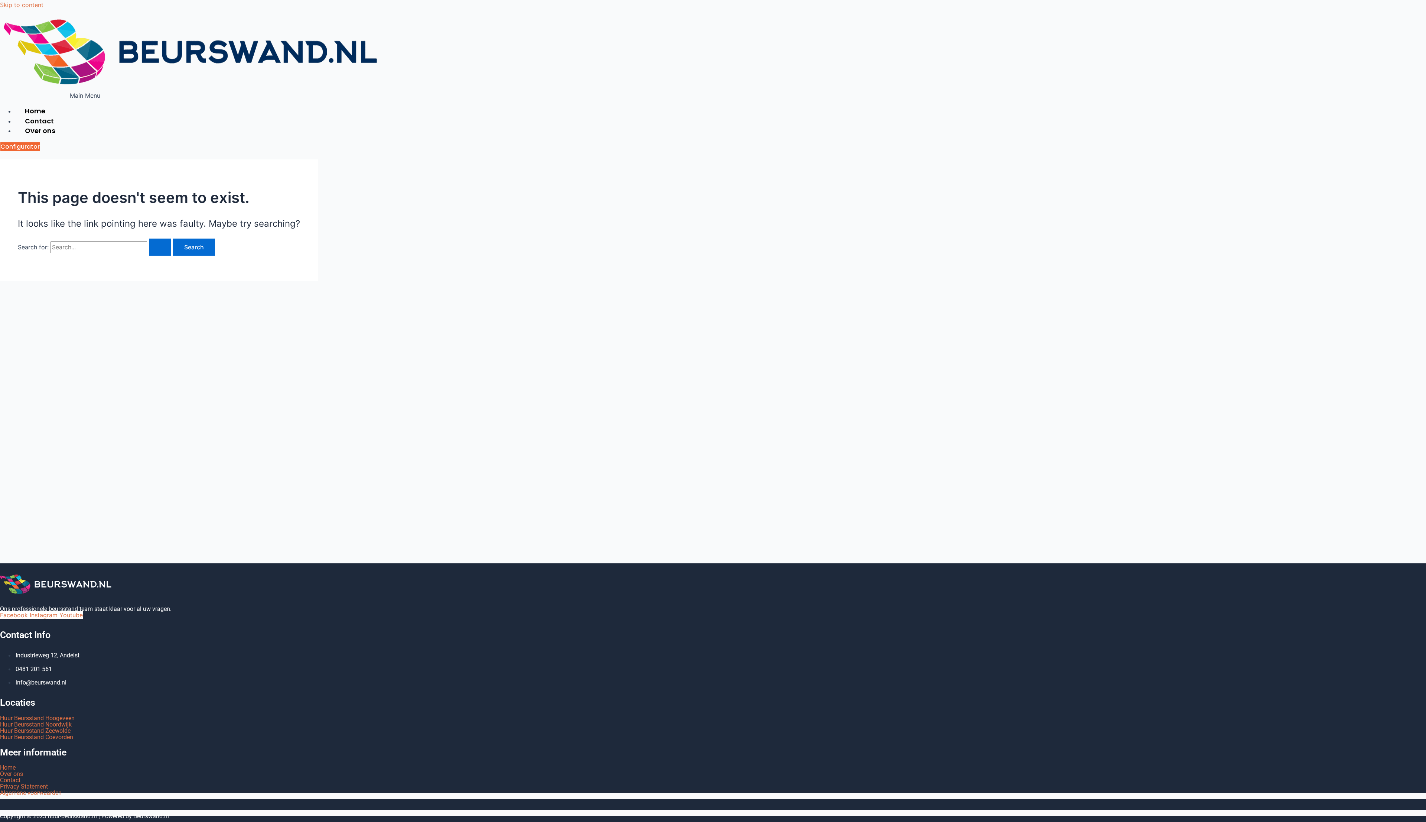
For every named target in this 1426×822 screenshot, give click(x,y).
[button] (85, 95)
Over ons (40, 130)
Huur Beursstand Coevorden (36, 737)
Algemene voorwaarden (31, 792)
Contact (10, 780)
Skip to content (21, 5)
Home (8, 767)
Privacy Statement (24, 786)
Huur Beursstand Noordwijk (36, 724)
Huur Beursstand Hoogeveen (37, 718)
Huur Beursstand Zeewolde (35, 730)
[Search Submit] (160, 247)
